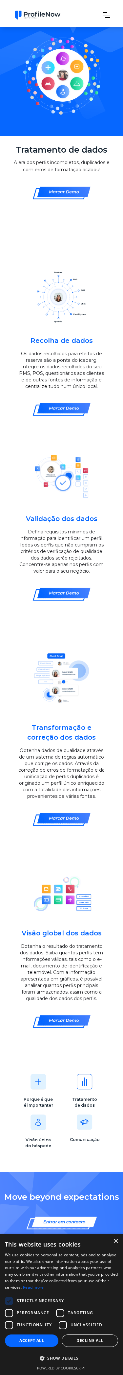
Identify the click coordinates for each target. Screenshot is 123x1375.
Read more (33, 1287)
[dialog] (61, 1304)
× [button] (115, 1241)
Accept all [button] (31, 1340)
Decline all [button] (89, 1340)
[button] (106, 15)
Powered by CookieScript (61, 1368)
